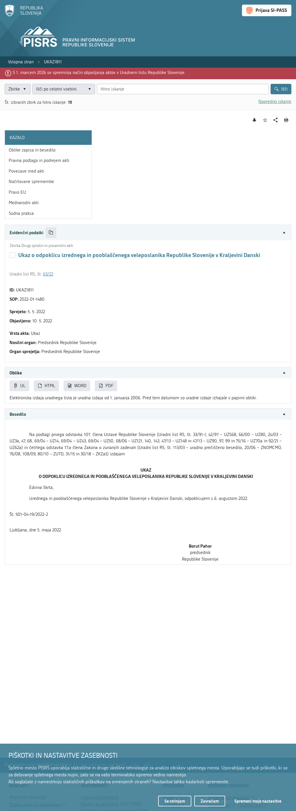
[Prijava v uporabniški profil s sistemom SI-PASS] (266, 10)
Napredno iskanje (274, 101)
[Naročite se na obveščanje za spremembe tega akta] (254, 120)
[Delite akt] (275, 120)
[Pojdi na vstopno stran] (24, 15)
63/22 (48, 274)
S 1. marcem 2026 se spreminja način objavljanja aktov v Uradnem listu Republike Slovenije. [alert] (99, 72)
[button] (148, 232)
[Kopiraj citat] (51, 232)
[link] (21, 62)
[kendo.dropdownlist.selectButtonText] (89, 89)
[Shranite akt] (265, 120)
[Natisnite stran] (286, 120)
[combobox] (63, 89)
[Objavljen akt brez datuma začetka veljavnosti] (12, 255)
